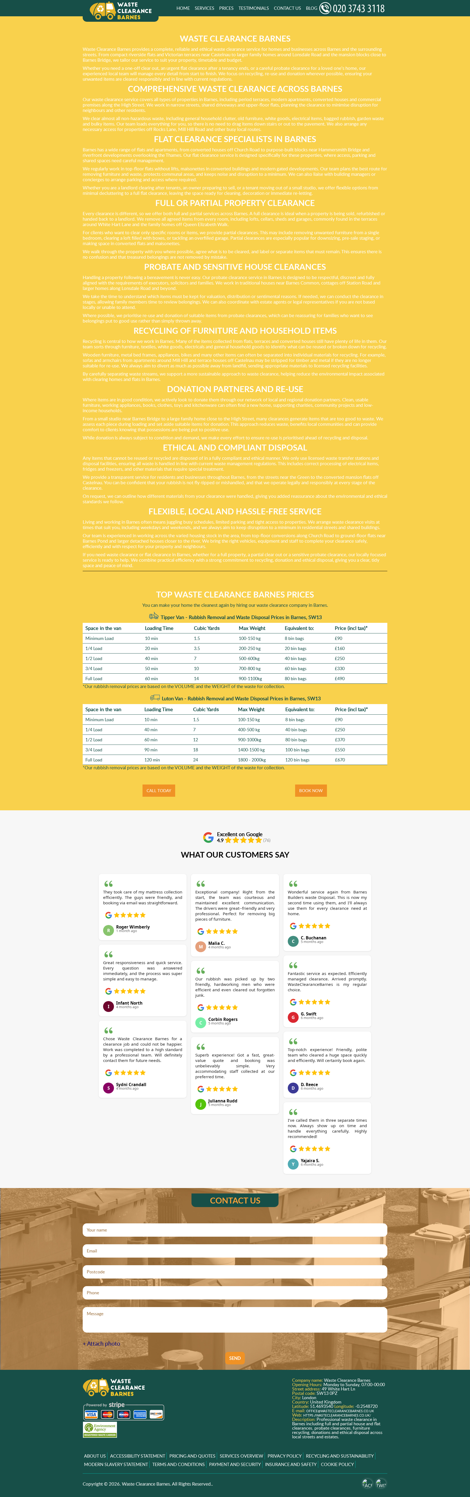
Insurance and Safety (291, 1464)
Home (183, 8)
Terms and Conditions (178, 1464)
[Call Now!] (353, 8)
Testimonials (254, 8)
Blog (311, 8)
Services (204, 8)
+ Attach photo (101, 1343)
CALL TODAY (159, 790)
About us (95, 1456)
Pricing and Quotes (192, 1456)
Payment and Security (235, 1464)
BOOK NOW (311, 790)
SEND (235, 1358)
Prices (226, 8)
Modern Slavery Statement (116, 1464)
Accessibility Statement (137, 1456)
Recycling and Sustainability (340, 1456)
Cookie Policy (337, 1464)
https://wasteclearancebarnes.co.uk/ (337, 1415)
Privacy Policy (285, 1456)
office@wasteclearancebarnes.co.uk (340, 1411)
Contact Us (287, 8)
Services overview (241, 1456)
